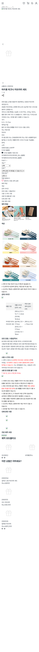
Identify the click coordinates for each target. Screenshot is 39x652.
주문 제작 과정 (6, 201)
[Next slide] (4, 458)
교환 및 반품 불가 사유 (8, 196)
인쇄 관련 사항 (6, 199)
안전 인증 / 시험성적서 (8, 191)
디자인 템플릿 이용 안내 (10, 153)
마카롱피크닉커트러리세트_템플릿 (12, 158)
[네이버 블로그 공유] (3, 99)
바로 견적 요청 (14, 181)
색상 (3, 186)
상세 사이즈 (5, 188)
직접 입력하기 (6, 178)
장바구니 (6, 181)
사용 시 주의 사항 (7, 193)
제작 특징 (4, 183)
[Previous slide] (2, 458)
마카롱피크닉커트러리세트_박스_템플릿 (13, 155)
